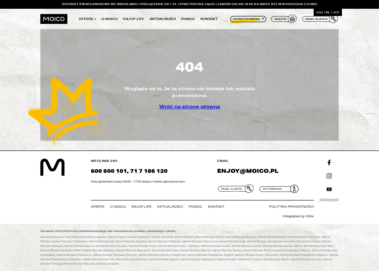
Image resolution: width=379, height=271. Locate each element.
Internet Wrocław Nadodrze (98, 250)
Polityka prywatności (291, 207)
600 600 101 (109, 170)
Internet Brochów (75, 237)
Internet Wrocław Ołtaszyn (195, 250)
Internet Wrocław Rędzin (209, 237)
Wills (310, 216)
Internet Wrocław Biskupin (241, 237)
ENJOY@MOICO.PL (248, 170)
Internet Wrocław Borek (272, 237)
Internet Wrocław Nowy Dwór (133, 250)
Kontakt (209, 19)
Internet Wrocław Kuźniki (215, 246)
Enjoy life (133, 19)
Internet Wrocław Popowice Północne (115, 255)
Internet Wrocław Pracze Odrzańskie (256, 255)
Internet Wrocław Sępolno (163, 259)
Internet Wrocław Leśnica (247, 246)
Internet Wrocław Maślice (278, 246)
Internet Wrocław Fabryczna (303, 237)
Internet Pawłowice (138, 237)
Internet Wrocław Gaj (101, 241)
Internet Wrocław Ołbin (165, 250)
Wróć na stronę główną (189, 106)
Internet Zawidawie (108, 263)
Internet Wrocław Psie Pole (98, 259)
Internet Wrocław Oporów (227, 250)
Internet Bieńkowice (52, 237)
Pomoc (188, 19)
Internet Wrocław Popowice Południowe (162, 255)
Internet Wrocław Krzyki (142, 246)
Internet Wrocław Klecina (79, 246)
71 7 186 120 (149, 170)
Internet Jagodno (96, 237)
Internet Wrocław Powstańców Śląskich (210, 255)
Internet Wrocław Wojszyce (79, 263)
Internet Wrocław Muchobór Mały (313, 246)
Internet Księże (117, 237)
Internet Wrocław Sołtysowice (198, 259)
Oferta (86, 19)
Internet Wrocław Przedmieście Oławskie (303, 255)
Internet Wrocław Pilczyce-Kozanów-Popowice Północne (277, 250)
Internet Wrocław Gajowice (131, 241)
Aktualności (163, 19)
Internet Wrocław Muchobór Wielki (60, 250)
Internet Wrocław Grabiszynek (200, 241)
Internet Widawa (184, 237)
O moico (109, 19)
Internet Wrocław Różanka (131, 259)
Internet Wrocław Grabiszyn (164, 241)
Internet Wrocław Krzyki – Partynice (179, 246)
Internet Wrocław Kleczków (111, 246)
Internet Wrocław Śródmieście (234, 259)
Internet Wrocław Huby (232, 241)
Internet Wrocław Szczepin (306, 259)
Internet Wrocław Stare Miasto (271, 259)
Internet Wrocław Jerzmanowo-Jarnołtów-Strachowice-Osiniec (284, 241)
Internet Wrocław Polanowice (74, 255)
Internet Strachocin (162, 237)
